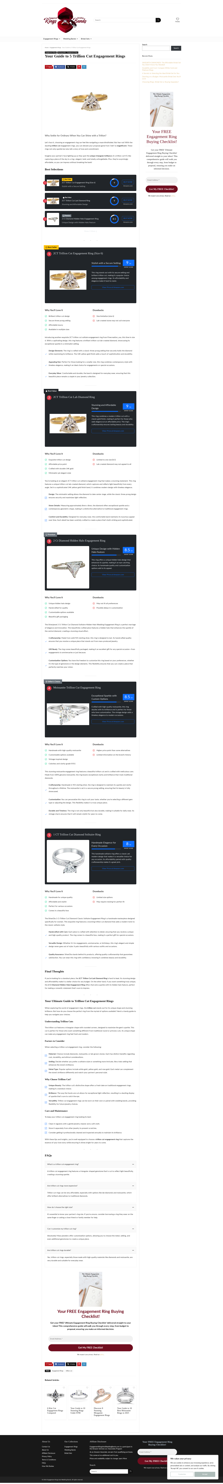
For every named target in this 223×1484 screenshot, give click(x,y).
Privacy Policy (47, 1456)
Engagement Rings (50, 39)
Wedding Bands (69, 39)
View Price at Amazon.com (113, 287)
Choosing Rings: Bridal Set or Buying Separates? (160, 82)
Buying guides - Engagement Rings (68, 52)
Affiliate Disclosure (48, 1453)
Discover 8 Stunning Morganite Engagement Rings (102, 1411)
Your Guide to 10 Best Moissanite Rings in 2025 (124, 1410)
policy (102, 1354)
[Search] (158, 20)
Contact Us (46, 1447)
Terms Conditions (49, 1460)
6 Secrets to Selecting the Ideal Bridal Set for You (160, 73)
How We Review (48, 1466)
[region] (192, 1467)
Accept (204, 1474)
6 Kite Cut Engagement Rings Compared (55, 1410)
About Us (45, 1450)
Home (47, 47)
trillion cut (69, 1371)
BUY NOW (127, 182)
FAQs (44, 1463)
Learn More (123, 1458)
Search (144, 45)
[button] (90, 1164)
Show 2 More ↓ (90, 231)
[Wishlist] (177, 19)
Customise (182, 1474)
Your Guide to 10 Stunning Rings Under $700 (78, 1410)
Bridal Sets (85, 39)
